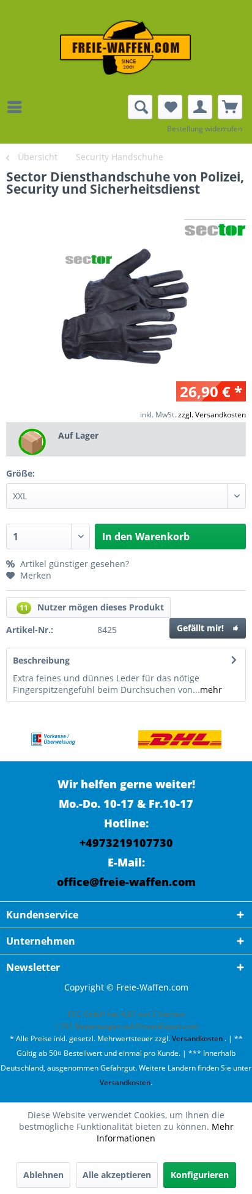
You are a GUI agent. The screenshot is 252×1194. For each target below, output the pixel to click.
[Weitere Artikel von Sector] (215, 230)
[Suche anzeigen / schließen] (140, 107)
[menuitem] (17, 107)
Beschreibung (41, 660)
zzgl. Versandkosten (212, 414)
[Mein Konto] (200, 107)
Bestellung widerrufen (204, 128)
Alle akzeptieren (117, 1175)
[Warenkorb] (230, 107)
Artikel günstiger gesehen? (73, 564)
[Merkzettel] (170, 107)
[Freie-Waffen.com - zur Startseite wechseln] (126, 47)
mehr (211, 689)
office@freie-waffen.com (126, 881)
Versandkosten (197, 1038)
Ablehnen (43, 1175)
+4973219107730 (126, 842)
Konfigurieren (200, 1175)
